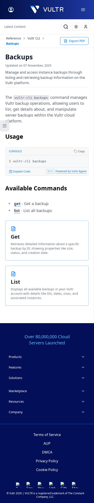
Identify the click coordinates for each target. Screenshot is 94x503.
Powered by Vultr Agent (71, 171)
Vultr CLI (34, 38)
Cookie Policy (47, 469)
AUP (47, 443)
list (17, 210)
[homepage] (47, 9)
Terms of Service (47, 434)
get (17, 203)
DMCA (47, 452)
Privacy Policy (47, 461)
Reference (13, 38)
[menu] (83, 9)
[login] (11, 9)
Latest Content (15, 27)
